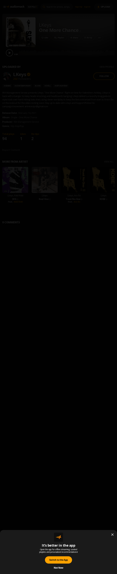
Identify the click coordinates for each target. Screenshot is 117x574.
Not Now (58, 567)
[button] (58, 287)
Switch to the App (58, 559)
